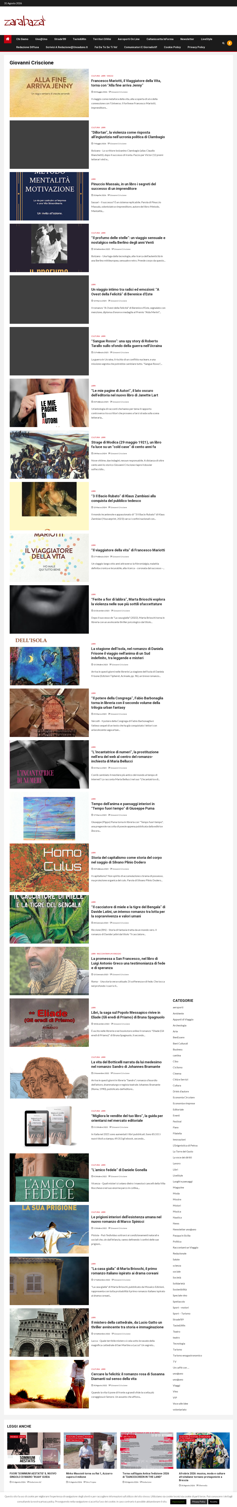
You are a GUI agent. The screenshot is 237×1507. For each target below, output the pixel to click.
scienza (177, 1265)
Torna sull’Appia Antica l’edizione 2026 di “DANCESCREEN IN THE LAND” (146, 1475)
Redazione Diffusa (27, 47)
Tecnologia (179, 1343)
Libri (103, 76)
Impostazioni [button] (178, 1501)
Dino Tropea (91, 1482)
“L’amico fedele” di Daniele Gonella (119, 1170)
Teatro (176, 1331)
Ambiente (178, 1013)
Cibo (175, 1061)
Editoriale (178, 1109)
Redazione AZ (35, 1482)
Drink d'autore (181, 1091)
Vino (175, 1391)
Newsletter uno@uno (184, 1229)
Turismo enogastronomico (187, 1355)
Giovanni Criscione (119, 92)
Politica (177, 1241)
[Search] (223, 43)
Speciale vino (180, 1295)
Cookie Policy (172, 47)
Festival (177, 1121)
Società (177, 1277)
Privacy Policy (196, 47)
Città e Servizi (180, 1079)
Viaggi (110, 76)
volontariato (180, 1409)
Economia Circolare (184, 1097)
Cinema (177, 1073)
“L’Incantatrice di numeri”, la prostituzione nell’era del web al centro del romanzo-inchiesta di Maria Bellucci (125, 756)
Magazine (178, 1187)
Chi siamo (22, 39)
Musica (177, 1211)
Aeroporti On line (129, 39)
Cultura (95, 76)
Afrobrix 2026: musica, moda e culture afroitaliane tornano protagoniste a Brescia (202, 1477)
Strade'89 (178, 1319)
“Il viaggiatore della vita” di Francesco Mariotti (128, 550)
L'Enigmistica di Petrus (185, 1145)
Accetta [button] (213, 1501)
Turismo (177, 1349)
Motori (177, 1205)
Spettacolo (179, 1301)
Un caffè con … (181, 1367)
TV (174, 1361)
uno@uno (41, 39)
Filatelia (177, 1133)
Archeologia (179, 1025)
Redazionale (179, 1253)
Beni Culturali (180, 1043)
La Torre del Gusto (183, 1151)
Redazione (146, 1482)
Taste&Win (79, 39)
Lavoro (177, 1163)
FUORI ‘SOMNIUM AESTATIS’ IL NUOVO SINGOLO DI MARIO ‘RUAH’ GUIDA (33, 1475)
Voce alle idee (180, 1403)
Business (178, 1049)
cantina (177, 1055)
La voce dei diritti (182, 1157)
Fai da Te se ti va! (106, 47)
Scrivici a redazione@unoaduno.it (67, 47)
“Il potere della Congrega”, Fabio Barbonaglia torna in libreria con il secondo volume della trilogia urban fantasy (127, 702)
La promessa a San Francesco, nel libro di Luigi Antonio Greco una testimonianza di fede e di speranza (128, 963)
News (176, 1223)
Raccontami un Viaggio (109, 953)
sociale (177, 1271)
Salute (176, 1259)
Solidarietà (179, 1283)
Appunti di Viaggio (183, 1019)
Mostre (177, 1199)
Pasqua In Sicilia (181, 1235)
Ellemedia (203, 1485)
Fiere (175, 1127)
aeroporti (178, 1007)
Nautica (177, 1217)
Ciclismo (178, 1067)
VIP (175, 1397)
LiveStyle (206, 39)
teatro (176, 1337)
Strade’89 (60, 39)
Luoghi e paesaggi (183, 1181)
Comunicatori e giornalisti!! (140, 47)
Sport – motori (181, 1307)
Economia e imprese (184, 1103)
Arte (175, 1031)
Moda (176, 1193)
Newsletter (187, 39)
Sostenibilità (180, 1289)
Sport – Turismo (181, 1313)
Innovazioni (179, 1139)
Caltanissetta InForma (160, 39)
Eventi (176, 1115)
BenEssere (178, 1037)
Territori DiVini (102, 39)
